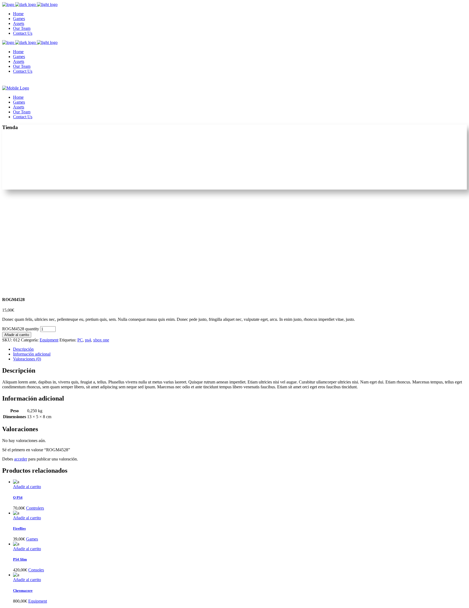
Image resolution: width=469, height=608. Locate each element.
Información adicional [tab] (31, 354)
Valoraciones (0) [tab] (27, 359)
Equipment (49, 340)
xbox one (101, 340)
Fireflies (19, 528)
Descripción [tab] (23, 349)
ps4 (88, 340)
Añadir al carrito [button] (27, 486)
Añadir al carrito (16, 335)
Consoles (36, 570)
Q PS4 (18, 497)
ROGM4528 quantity (20, 329)
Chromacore (23, 590)
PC (80, 340)
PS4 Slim (20, 559)
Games (32, 539)
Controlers (35, 508)
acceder (20, 459)
